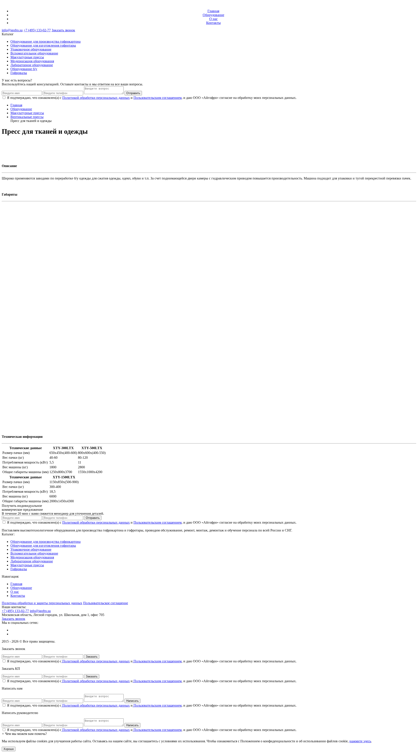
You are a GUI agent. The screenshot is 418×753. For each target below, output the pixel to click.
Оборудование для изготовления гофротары (43, 45)
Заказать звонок (63, 30)
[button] (24, 734)
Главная (213, 11)
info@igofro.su (12, 30)
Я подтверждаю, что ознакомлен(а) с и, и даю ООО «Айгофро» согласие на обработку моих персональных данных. (152, 661)
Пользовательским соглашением (157, 98)
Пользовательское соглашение (105, 603)
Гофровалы (18, 73)
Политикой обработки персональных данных (96, 98)
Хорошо (8, 749)
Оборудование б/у (23, 69)
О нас (213, 19)
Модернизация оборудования (32, 61)
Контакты (213, 23)
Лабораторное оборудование (31, 65)
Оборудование (213, 15)
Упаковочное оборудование (30, 49)
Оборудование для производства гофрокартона (45, 41)
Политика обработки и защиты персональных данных (42, 603)
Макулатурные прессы (27, 57)
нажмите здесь (360, 741)
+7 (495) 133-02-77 (37, 30)
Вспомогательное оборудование (34, 53)
